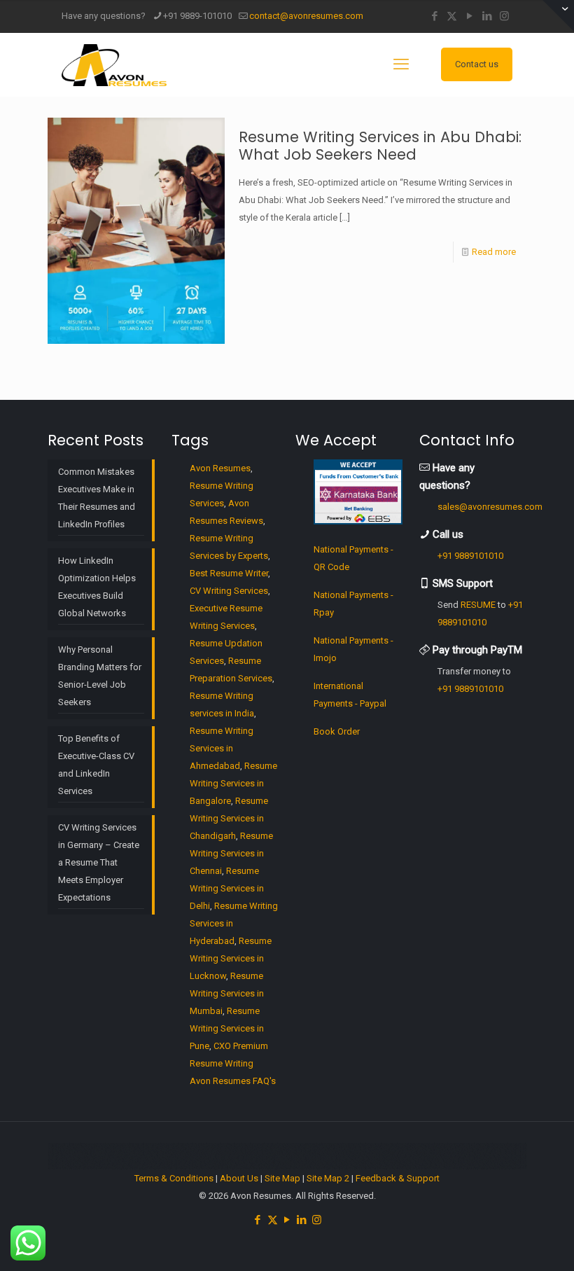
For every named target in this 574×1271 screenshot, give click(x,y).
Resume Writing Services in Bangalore (233, 783)
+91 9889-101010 (197, 16)
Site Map (282, 1178)
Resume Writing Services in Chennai (231, 853)
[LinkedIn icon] (487, 16)
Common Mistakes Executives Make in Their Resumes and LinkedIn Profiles (96, 497)
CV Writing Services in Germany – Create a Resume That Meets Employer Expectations (98, 862)
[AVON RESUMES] (114, 64)
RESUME (478, 604)
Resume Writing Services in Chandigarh (229, 818)
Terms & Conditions (174, 1178)
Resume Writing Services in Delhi (227, 888)
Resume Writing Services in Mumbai (227, 993)
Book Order (337, 731)
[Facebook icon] (434, 16)
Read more (494, 251)
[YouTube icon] (469, 16)
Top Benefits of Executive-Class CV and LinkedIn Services (96, 764)
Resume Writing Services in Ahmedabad (221, 748)
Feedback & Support (398, 1178)
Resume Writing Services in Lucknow (231, 958)
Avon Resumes (220, 468)
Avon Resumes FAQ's (233, 1081)
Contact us (476, 64)
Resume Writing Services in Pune (227, 1028)
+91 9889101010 (470, 555)
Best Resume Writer (229, 573)
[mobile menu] (401, 64)
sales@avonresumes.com (490, 506)
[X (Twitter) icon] (452, 16)
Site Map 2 (328, 1178)
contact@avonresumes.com (306, 16)
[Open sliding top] (558, 16)
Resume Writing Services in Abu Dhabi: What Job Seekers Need (380, 146)
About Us (239, 1178)
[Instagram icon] (504, 16)
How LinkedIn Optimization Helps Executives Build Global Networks (97, 586)
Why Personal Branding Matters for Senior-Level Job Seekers (99, 675)
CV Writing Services (229, 590)
